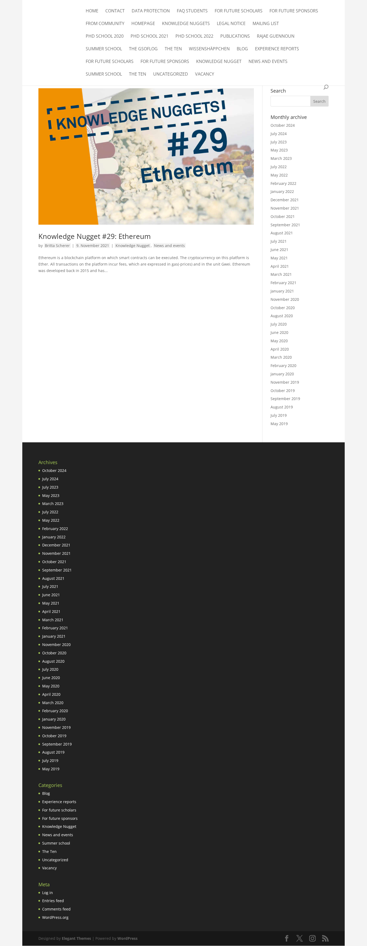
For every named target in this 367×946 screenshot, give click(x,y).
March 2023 (281, 158)
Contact (115, 11)
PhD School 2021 (149, 36)
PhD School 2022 (194, 36)
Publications (235, 36)
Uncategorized (170, 74)
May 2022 (279, 175)
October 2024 (283, 125)
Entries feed (53, 900)
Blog (242, 49)
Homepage (143, 24)
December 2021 (285, 199)
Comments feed (56, 909)
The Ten (173, 49)
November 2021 (285, 208)
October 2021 (283, 216)
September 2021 (285, 224)
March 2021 (281, 274)
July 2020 (279, 324)
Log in (47, 892)
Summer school (104, 49)
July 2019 (279, 415)
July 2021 (279, 241)
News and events (268, 61)
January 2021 (282, 291)
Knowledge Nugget (219, 61)
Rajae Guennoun (275, 36)
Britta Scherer (57, 245)
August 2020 (282, 315)
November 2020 (285, 299)
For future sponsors (293, 11)
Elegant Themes (76, 938)
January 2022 (282, 191)
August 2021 (282, 232)
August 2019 (282, 407)
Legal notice (231, 24)
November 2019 (285, 382)
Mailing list (266, 24)
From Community (105, 24)
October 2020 (283, 307)
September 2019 (285, 398)
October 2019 (283, 390)
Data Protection (151, 11)
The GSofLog (143, 49)
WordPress (127, 938)
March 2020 (281, 357)
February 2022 (283, 183)
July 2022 (279, 166)
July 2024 (279, 133)
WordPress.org (55, 917)
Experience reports (277, 49)
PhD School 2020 (105, 36)
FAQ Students (192, 11)
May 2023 (279, 150)
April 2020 (280, 349)
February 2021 (283, 282)
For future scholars (238, 11)
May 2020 (279, 340)
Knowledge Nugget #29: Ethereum (94, 236)
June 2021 (279, 249)
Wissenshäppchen (209, 49)
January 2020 (282, 373)
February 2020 (283, 365)
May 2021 (279, 257)
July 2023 (279, 141)
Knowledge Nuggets (186, 24)
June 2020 (279, 332)
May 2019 (279, 423)
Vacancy (204, 74)
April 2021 (280, 266)
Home (92, 11)
